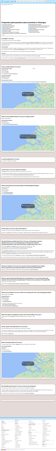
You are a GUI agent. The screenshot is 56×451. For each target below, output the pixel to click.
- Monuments (17, 426)
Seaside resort (3, 423)
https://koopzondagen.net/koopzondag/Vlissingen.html (23, 174)
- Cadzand (44, 438)
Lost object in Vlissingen (7, 24)
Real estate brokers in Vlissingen (35, 24)
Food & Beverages (32, 423)
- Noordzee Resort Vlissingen (6, 440)
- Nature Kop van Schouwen (34, 444)
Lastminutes (3, 447)
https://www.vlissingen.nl (8, 193)
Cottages (3, 436)
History (2, 427)
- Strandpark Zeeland (5, 442)
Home (2, 420)
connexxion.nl (10, 333)
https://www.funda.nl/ (34, 269)
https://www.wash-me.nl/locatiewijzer (39, 81)
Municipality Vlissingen (7, 30)
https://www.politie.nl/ (8, 351)
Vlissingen (18, 1)
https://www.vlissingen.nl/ (34, 42)
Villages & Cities (18, 435)
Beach (27, 1)
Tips (2, 424)
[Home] (15, 1)
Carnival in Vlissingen (6, 28)
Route (30, 426)
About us (44, 442)
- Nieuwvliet (44, 436)
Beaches (16, 422)
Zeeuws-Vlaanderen (46, 434)
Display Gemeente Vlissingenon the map (28, 206)
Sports (16, 439)
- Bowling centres (18, 432)
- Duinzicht (3, 438)
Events (33, 1)
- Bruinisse (30, 439)
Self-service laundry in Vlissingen (9, 25)
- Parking (30, 427)
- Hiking (16, 443)
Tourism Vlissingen (32, 28)
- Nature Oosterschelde (33, 442)
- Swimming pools (18, 440)
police (28, 43)
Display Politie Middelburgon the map (28, 364)
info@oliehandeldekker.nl (6, 301)
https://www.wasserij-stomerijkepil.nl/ (11, 73)
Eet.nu (47, 257)
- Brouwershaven (32, 438)
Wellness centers (18, 434)
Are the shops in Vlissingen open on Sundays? (11, 29)
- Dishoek (44, 432)
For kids (2, 426)
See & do (30, 1)
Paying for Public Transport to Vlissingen (36, 29)
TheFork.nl (41, 257)
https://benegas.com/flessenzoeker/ (9, 304)
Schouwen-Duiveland (32, 435)
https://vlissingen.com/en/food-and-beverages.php (35, 255)
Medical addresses (32, 430)
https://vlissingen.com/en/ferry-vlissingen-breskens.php (18, 283)
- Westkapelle (44, 428)
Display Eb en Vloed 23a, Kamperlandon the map (29, 136)
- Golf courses (17, 445)
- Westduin (3, 444)
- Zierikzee (30, 440)
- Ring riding (31, 421)
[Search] (45, 1)
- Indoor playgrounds (19, 431)
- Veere (43, 421)
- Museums (17, 425)
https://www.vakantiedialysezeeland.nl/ (11, 124)
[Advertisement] (27, 13)
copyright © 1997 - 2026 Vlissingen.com (19, 449)
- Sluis (43, 437)
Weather (43, 1)
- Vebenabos (3, 443)
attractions (8, 246)
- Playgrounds (17, 430)
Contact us (44, 446)
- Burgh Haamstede (32, 443)
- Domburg (44, 427)
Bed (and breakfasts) (5, 434)
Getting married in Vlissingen (34, 32)
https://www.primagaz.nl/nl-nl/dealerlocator (10, 305)
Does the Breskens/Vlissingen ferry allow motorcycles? (39, 25)
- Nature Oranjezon (45, 423)
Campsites (3, 435)
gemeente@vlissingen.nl (8, 192)
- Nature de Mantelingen (46, 425)
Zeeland (30, 434)
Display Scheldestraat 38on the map (28, 94)
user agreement (9, 449)
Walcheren (44, 420)
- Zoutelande (44, 429)
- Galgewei (3, 439)
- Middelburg (44, 433)
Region (40, 1)
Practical (36, 1)
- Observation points (18, 427)
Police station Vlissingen (33, 30)
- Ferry (30, 428)
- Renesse (30, 436)
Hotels (2, 445)
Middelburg (18, 344)
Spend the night (23, 1)
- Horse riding (17, 444)
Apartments (3, 431)
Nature (16, 436)
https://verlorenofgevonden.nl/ (19, 49)
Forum (30, 431)
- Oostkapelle (44, 424)
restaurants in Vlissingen (8, 250)
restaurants (12, 242)
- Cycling (16, 441)
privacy (13, 449)
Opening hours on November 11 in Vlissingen (11, 32)
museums (14, 246)
